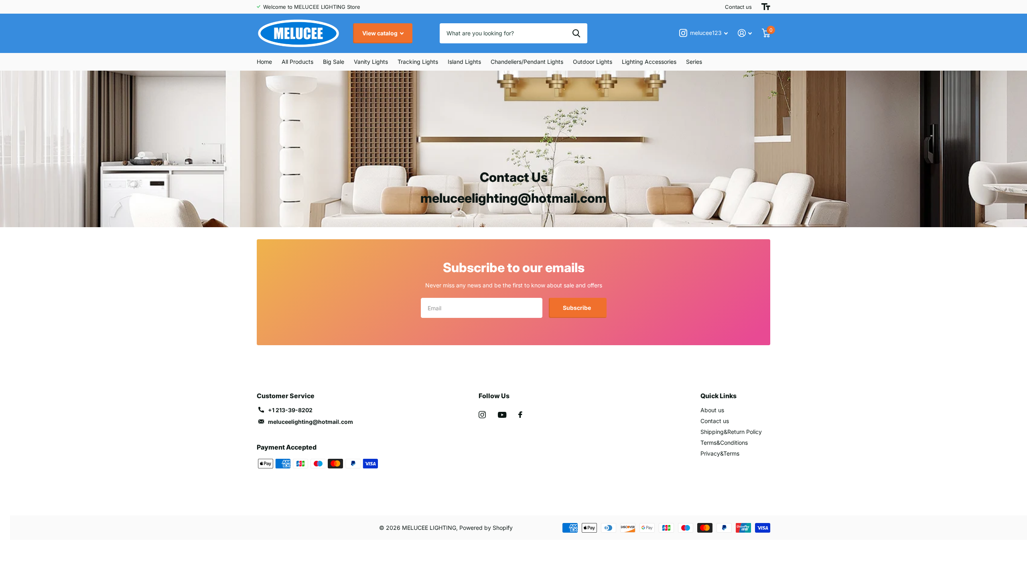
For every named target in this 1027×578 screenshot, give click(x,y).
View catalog (380, 33)
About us (712, 410)
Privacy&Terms (719, 453)
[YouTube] (502, 415)
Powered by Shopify (486, 527)
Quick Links (718, 396)
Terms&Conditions (724, 442)
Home (264, 61)
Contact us (738, 7)
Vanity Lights (371, 61)
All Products (297, 61)
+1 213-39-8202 (290, 410)
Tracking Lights (418, 61)
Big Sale (333, 61)
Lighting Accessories (649, 61)
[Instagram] (482, 414)
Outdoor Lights (592, 61)
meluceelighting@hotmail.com (310, 421)
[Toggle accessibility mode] (765, 7)
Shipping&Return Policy (731, 431)
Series (694, 61)
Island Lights (464, 61)
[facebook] (520, 414)
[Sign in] (745, 33)
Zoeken (576, 33)
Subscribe (577, 307)
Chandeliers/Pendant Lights (527, 61)
